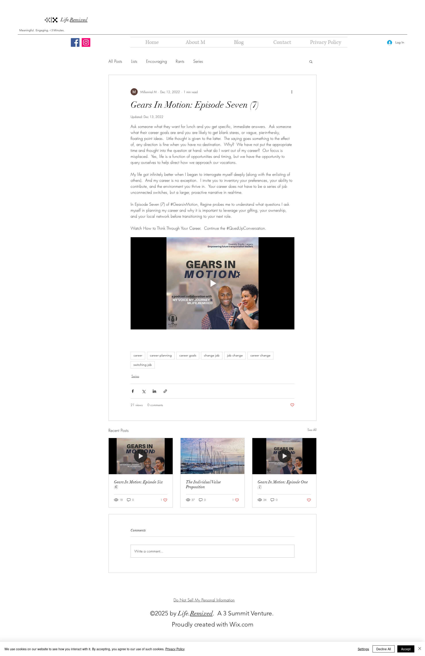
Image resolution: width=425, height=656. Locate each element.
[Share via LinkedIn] (154, 391)
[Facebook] (75, 42)
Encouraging (156, 61)
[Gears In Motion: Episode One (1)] (284, 456)
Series (198, 61)
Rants (180, 61)
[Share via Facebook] (133, 391)
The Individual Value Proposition (203, 484)
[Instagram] (86, 42)
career (137, 355)
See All (312, 430)
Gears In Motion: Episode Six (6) (138, 484)
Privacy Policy (175, 649)
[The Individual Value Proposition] (213, 456)
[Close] (419, 648)
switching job (142, 365)
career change (260, 355)
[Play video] (212, 283)
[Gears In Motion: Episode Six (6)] (141, 456)
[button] (311, 61)
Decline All (383, 649)
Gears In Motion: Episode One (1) (283, 484)
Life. (74, 20)
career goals (187, 355)
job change (235, 355)
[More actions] (291, 91)
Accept (406, 649)
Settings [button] (363, 649)
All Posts (115, 61)
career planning (161, 355)
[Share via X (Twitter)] (143, 391)
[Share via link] (165, 391)
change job (212, 355)
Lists (134, 61)
